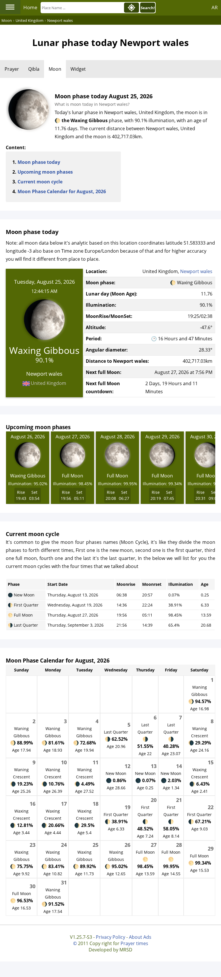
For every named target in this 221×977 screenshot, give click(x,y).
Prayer (12, 69)
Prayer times (134, 943)
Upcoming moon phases (45, 172)
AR (215, 7)
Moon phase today (39, 162)
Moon (55, 69)
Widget (78, 69)
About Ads (140, 937)
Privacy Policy (110, 937)
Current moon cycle (40, 181)
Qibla (33, 69)
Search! (148, 7)
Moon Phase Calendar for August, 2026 (62, 191)
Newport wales (196, 271)
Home (30, 7)
